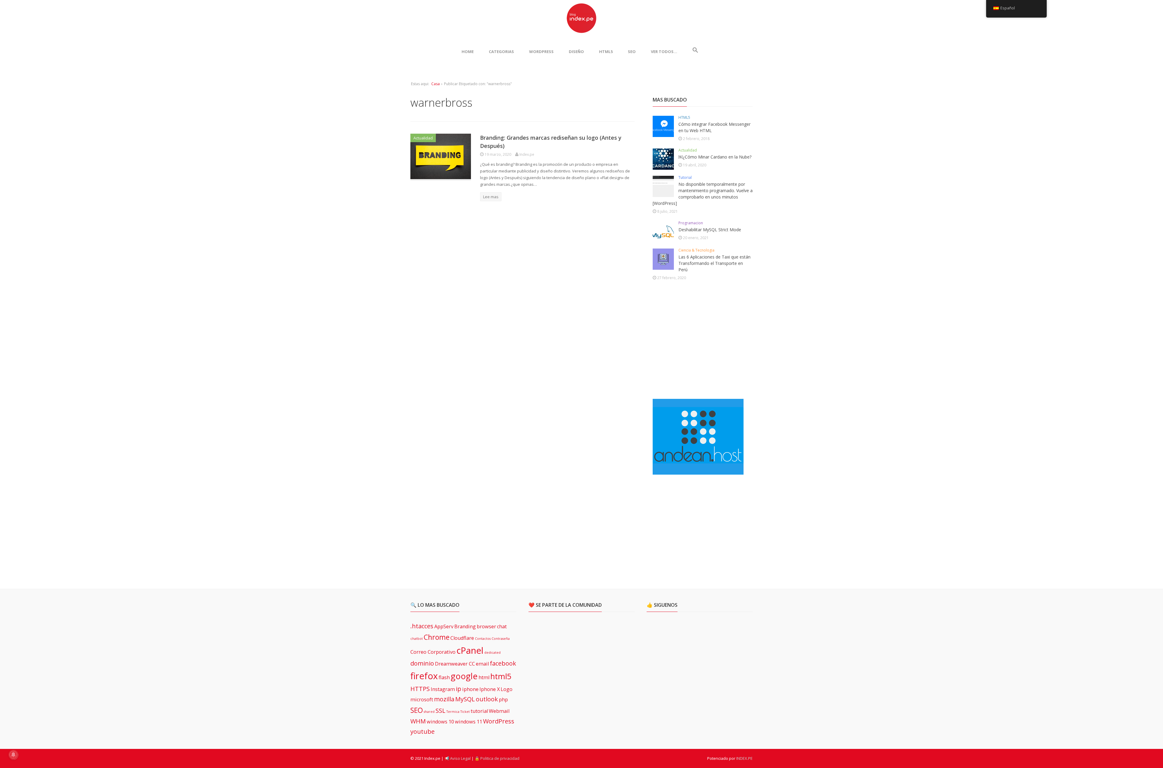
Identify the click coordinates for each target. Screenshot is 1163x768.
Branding (465, 626)
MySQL (465, 699)
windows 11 (468, 721)
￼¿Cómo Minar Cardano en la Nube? (714, 157)
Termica (452, 712)
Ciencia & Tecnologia (696, 250)
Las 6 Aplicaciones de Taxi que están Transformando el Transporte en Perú (714, 263)
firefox (424, 676)
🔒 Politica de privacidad (497, 758)
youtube (422, 731)
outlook (487, 699)
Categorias (501, 51)
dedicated (492, 652)
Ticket (465, 712)
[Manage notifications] (13, 755)
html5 (501, 676)
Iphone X (489, 689)
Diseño (576, 51)
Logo (506, 689)
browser (486, 626)
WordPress (541, 51)
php (503, 699)
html (484, 677)
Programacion (690, 222)
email (482, 663)
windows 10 (440, 721)
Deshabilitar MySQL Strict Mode (709, 229)
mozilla (444, 699)
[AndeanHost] (698, 471)
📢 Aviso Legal (457, 758)
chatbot (416, 638)
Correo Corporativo (433, 652)
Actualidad (423, 138)
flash (444, 677)
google (464, 676)
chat (502, 626)
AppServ (443, 626)
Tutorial (685, 177)
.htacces (421, 626)
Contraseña (501, 638)
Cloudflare (462, 638)
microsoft (421, 699)
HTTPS (420, 689)
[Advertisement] (698, 341)
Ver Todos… (664, 51)
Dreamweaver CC (455, 663)
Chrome (436, 637)
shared (429, 712)
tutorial (479, 711)
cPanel (469, 650)
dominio (422, 663)
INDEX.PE (744, 758)
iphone (470, 689)
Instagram (443, 689)
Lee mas (491, 196)
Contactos (483, 638)
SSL (441, 710)
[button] (695, 51)
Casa (435, 83)
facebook (503, 663)
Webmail (499, 711)
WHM (418, 721)
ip (458, 689)
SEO (632, 51)
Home (468, 51)
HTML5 (606, 51)
